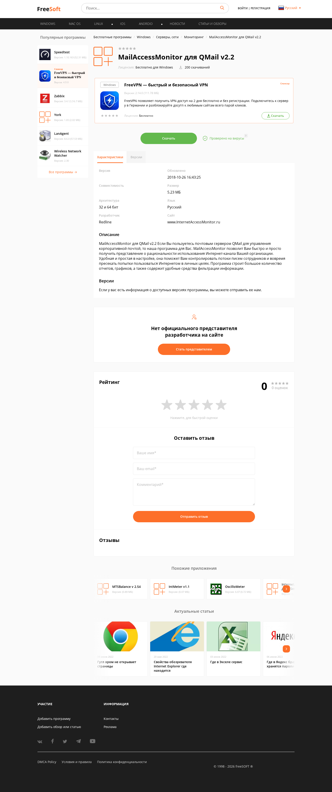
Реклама (110, 727)
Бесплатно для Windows (154, 67)
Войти (243, 8)
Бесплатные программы (112, 37)
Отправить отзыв (194, 516)
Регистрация (260, 8)
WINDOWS (47, 23)
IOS (122, 23)
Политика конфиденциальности (122, 762)
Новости (177, 23)
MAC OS (75, 23)
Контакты (111, 718)
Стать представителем (194, 349)
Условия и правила (77, 762)
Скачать (168, 138)
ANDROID (146, 23)
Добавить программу (53, 718)
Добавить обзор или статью (59, 727)
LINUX (98, 23)
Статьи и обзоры (212, 23)
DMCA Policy (46, 762)
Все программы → (63, 172)
